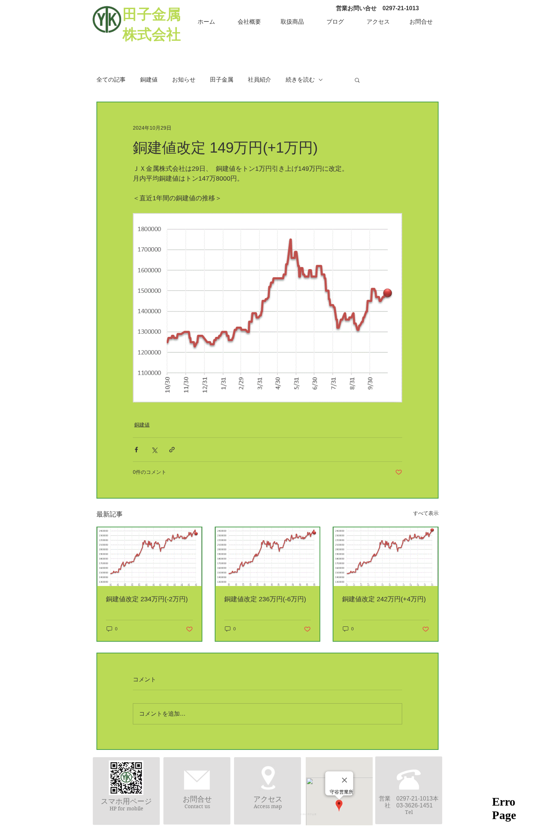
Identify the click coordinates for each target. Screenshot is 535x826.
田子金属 (221, 79)
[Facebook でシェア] (136, 449)
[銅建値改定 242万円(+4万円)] (385, 556)
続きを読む (300, 79)
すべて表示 (426, 513)
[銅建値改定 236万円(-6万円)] (267, 556)
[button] (249, 22)
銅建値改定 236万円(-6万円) (265, 599)
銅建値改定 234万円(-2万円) (147, 599)
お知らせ (183, 79)
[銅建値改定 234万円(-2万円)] (149, 556)
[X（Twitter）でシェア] (154, 449)
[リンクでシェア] (172, 449)
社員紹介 (259, 79)
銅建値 (149, 79)
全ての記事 (111, 79)
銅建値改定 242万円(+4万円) (384, 599)
